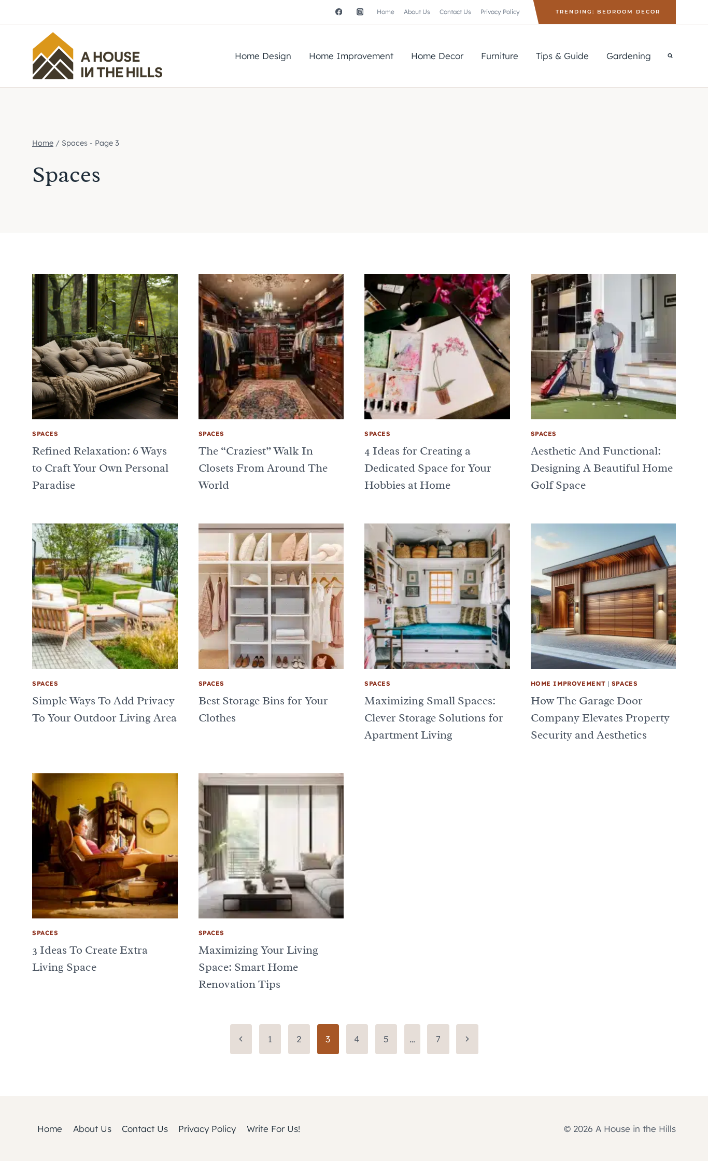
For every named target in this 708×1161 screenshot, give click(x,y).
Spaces (45, 433)
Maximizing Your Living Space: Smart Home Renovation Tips (258, 967)
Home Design (263, 55)
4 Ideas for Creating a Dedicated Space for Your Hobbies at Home (427, 468)
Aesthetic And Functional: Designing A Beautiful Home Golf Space (602, 468)
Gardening (628, 55)
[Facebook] (339, 12)
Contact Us (455, 12)
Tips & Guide (562, 55)
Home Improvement (351, 55)
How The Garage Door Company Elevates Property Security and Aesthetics (600, 717)
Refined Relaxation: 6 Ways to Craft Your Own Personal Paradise (100, 468)
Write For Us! (273, 1128)
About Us (417, 12)
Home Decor (437, 55)
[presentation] (105, 347)
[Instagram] (360, 12)
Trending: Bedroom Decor (608, 11)
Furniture (499, 55)
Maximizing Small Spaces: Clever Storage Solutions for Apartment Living (433, 717)
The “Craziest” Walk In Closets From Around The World (263, 468)
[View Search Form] (670, 55)
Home (385, 12)
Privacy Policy (500, 12)
